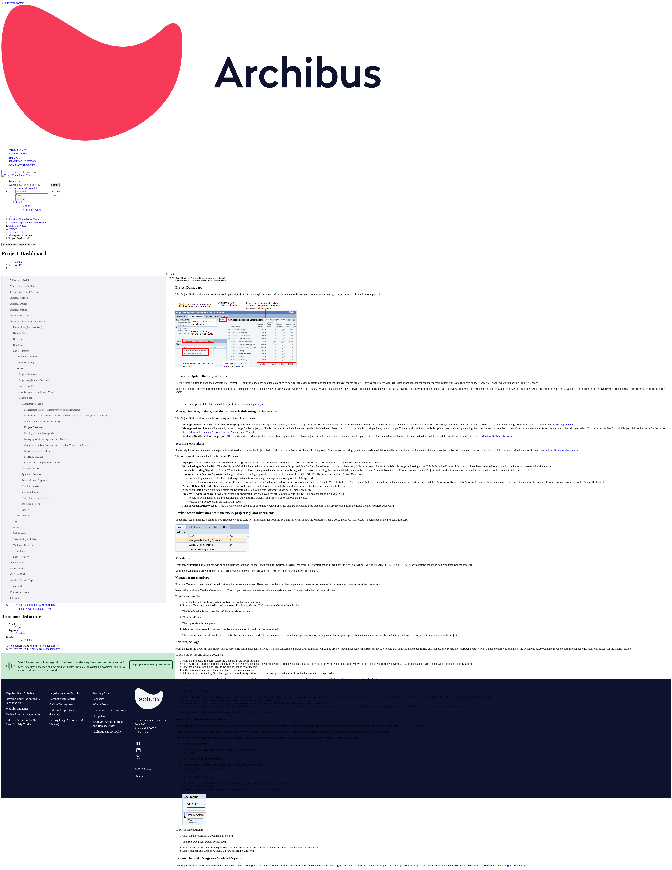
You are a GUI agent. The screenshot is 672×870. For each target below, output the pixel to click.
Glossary (14, 598)
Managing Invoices (33, 456)
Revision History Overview (110, 710)
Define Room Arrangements (23, 714)
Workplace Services (23, 545)
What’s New (100, 704)
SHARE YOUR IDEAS (22, 161)
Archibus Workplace (20, 298)
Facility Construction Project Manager (38, 392)
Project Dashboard (34, 427)
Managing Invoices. (564, 424)
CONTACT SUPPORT (21, 165)
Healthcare (18, 339)
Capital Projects (17, 225)
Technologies (19, 551)
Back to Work (20, 333)
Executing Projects (31, 504)
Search (12, 184)
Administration (17, 562)
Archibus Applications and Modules (28, 222)
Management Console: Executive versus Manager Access (52, 409)
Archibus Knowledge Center (24, 219)
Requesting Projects (31, 468)
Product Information (20, 592)
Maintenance (19, 533)
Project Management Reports (36, 498)
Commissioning (23, 515)
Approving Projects (31, 474)
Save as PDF (15, 265)
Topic (18, 627)
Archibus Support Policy (108, 731)
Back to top (172, 276)
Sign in (20, 199)
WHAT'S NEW (17, 149)
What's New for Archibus (22, 286)
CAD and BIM (17, 574)
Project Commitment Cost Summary (42, 421)
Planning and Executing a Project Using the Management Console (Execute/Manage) (66, 415)
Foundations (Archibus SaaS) (27, 327)
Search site (14, 181)
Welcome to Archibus (20, 280)
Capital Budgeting (25, 362)
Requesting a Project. (253, 404)
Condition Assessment (26, 356)
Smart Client (16, 568)
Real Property (20, 345)
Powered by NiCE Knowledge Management (34, 648)
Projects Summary (28, 374)
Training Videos (18, 586)
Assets (16, 527)
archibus (27, 639)
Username (54, 191)
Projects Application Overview (34, 380)
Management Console (20, 235)
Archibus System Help (21, 580)
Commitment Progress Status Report (42, 462)
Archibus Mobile (18, 309)
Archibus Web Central (21, 315)
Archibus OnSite (18, 303)
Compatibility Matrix (62, 698)
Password (53, 195)
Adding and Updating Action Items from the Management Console (57, 445)
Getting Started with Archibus (25, 292)
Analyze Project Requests (34, 480)
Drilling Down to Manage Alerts (40, 433)
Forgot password (31, 209)
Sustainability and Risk (24, 539)
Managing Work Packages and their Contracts (46, 439)
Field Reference (21, 557)
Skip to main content (12, 2)
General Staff (15, 232)
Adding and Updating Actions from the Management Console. (221, 432)
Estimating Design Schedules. (495, 436)
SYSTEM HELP (17, 153)
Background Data (27, 386)
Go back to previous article (23, 188)
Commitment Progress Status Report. (508, 865)
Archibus (20, 633)
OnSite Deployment (61, 704)
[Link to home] (17, 175)
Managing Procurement (33, 492)
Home (11, 216)
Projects (12, 228)
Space (16, 521)
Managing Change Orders (37, 451)
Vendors (25, 509)
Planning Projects (30, 486)
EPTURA (14, 157)
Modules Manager (17, 708)
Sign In (139, 776)
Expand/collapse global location (19, 244)
